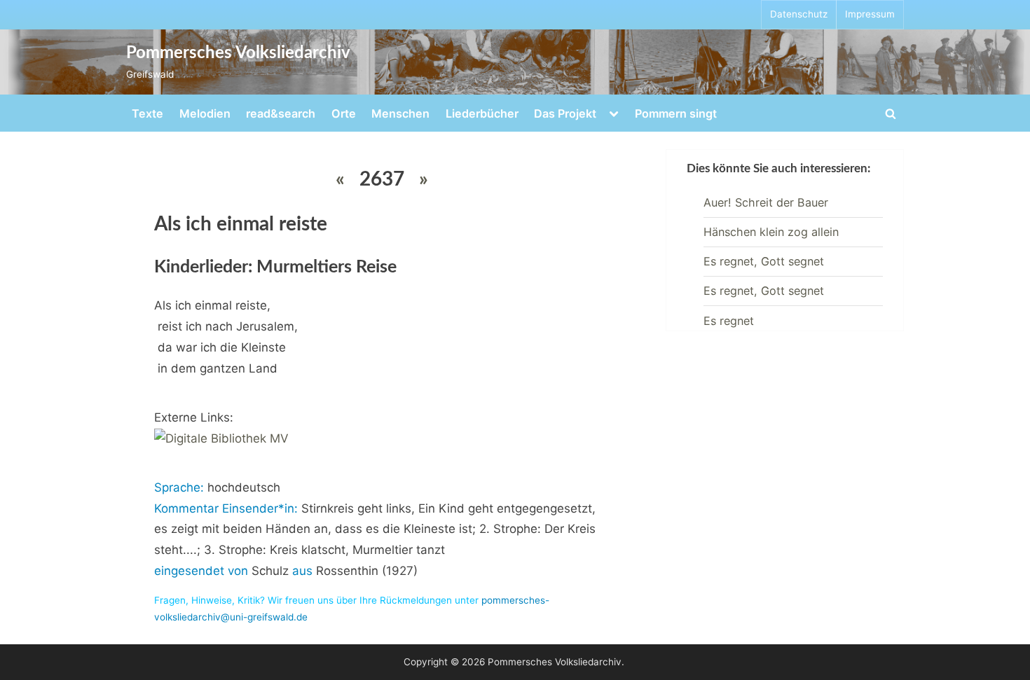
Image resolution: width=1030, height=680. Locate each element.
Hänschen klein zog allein (771, 232)
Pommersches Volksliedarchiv (238, 53)
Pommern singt (676, 113)
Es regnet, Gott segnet (763, 261)
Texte (147, 113)
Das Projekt (565, 113)
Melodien (205, 113)
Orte (343, 113)
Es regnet (728, 321)
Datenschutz (799, 14)
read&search (280, 113)
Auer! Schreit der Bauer (765, 202)
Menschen (400, 113)
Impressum (870, 14)
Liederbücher (482, 113)
